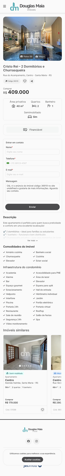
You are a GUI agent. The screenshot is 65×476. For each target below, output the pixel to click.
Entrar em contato (15, 142)
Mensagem (11, 181)
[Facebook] (28, 441)
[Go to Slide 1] (20, 366)
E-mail (9, 169)
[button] (32, 39)
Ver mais (31, 240)
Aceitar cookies (32, 459)
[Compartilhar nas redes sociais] (31, 81)
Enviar (32, 207)
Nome (9, 147)
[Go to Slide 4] (26, 365)
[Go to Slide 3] (24, 365)
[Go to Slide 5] (28, 365)
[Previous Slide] (5, 39)
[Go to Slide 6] (30, 365)
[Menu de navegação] (4, 6)
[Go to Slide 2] (22, 365)
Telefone (10, 158)
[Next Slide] (59, 39)
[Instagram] (36, 441)
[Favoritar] (25, 81)
